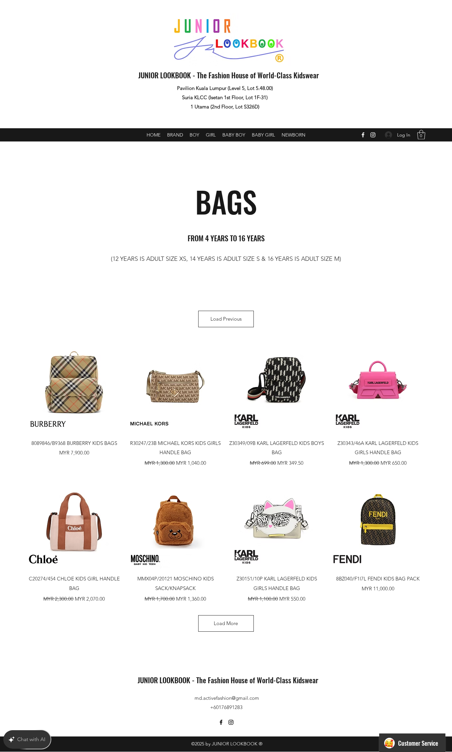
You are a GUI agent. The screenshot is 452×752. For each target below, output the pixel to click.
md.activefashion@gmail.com (227, 698)
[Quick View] (74, 386)
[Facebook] (363, 135)
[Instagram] (373, 135)
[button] (421, 134)
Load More (226, 623)
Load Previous (226, 319)
